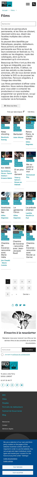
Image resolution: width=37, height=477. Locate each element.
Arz (28, 160)
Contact (4, 425)
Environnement (6, 161)
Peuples (5, 403)
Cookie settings (8, 461)
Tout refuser (17, 467)
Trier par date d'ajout (14, 112)
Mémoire (4, 201)
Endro (32, 160)
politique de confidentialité (21, 354)
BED (4, 395)
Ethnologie (29, 125)
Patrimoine (17, 130)
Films (13, 10)
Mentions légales (7, 429)
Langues (16, 128)
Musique (29, 201)
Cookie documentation (10, 459)
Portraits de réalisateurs (12, 407)
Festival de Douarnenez (12, 411)
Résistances (5, 128)
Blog (4, 415)
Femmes (4, 237)
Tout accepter (18, 473)
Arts (3, 125)
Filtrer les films (12, 106)
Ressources (6, 422)
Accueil (4, 10)
